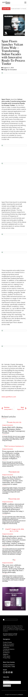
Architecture (6, 652)
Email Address (6, 680)
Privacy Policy (6, 658)
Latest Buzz (6, 647)
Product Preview (7, 642)
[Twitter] (9, 672)
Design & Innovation (10, 70)
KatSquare (20, 694)
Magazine (5, 654)
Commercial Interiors (8, 649)
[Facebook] (7, 672)
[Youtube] (12, 672)
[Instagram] (4, 672)
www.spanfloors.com (9, 397)
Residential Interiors (8, 646)
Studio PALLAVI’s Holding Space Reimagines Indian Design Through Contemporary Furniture (13, 430)
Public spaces (6, 656)
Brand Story (6, 651)
